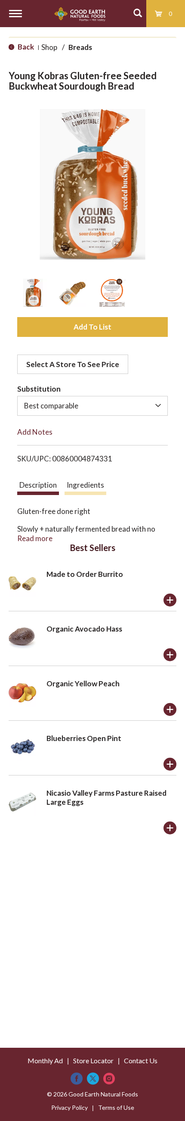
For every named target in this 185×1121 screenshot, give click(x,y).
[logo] (79, 13)
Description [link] (38, 484)
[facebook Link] (77, 1078)
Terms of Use (116, 1107)
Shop (49, 47)
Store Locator (93, 1060)
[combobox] (92, 405)
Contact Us (140, 1060)
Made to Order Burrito (84, 574)
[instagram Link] (109, 1078)
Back (25, 46)
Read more (34, 538)
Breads (80, 47)
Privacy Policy (69, 1107)
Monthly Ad (45, 1060)
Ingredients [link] (85, 484)
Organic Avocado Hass (84, 628)
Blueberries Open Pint (83, 738)
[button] (33, 292)
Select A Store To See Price (72, 364)
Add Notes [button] (34, 431)
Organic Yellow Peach (83, 683)
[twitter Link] (93, 1078)
